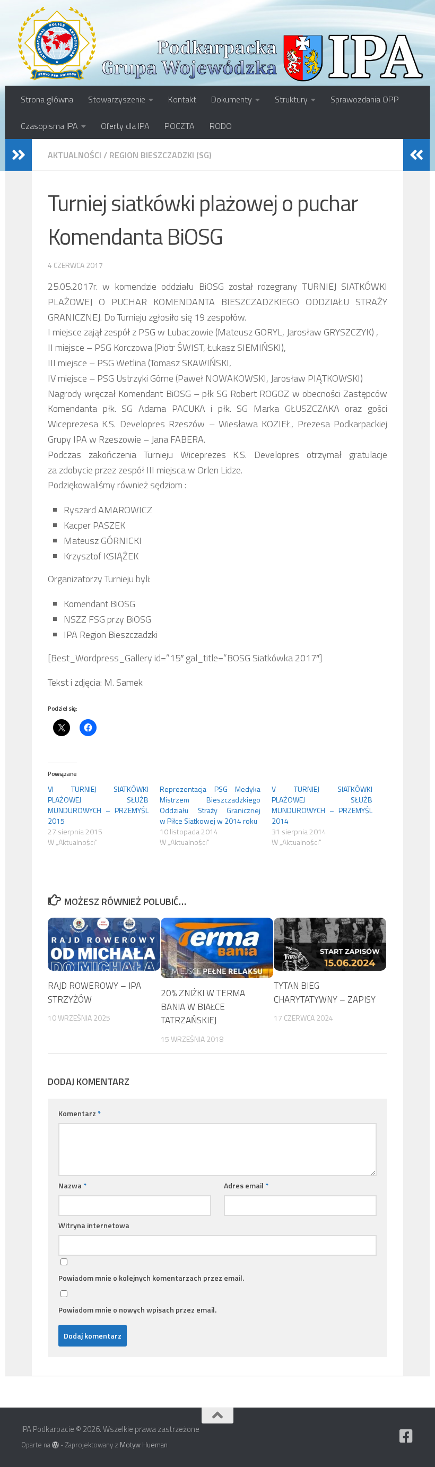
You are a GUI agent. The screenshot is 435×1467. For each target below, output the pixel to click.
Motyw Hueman (144, 1444)
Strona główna (47, 99)
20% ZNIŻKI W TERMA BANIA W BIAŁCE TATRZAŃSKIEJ (203, 1006)
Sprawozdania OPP (364, 99)
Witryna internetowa (93, 1225)
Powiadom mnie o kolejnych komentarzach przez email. (151, 1277)
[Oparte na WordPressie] (55, 1445)
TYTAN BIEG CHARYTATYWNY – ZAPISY (325, 992)
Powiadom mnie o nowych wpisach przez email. (137, 1309)
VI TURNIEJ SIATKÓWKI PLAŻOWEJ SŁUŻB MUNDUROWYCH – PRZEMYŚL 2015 (98, 804)
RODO (221, 125)
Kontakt (182, 99)
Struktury (291, 99)
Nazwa (72, 1185)
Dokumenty (231, 99)
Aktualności (74, 155)
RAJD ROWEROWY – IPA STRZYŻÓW (94, 992)
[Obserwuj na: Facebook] (406, 1436)
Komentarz (79, 1113)
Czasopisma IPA (49, 125)
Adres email (246, 1185)
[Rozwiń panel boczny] (18, 155)
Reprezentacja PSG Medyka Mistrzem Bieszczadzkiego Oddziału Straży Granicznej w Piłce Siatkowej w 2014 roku (210, 804)
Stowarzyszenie (116, 99)
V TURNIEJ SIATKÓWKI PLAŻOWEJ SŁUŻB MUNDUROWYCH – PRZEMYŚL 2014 (322, 804)
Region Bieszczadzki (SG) (160, 155)
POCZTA (179, 125)
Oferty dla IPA (125, 125)
